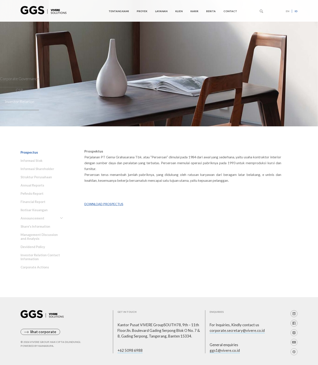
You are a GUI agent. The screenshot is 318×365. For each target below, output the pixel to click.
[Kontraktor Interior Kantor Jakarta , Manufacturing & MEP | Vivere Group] (43, 8)
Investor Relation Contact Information (40, 257)
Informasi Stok (31, 160)
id (296, 11)
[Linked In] (294, 313)
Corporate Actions (35, 267)
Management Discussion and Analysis (39, 236)
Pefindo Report (32, 193)
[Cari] (261, 11)
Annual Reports (32, 185)
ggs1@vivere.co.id (225, 350)
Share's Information (35, 226)
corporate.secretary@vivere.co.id (237, 330)
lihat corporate (43, 331)
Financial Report (33, 202)
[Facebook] (294, 323)
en (287, 11)
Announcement (32, 218)
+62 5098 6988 (130, 350)
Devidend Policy (33, 247)
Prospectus (29, 152)
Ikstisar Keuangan (34, 210)
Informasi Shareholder (37, 169)
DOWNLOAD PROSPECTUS (103, 204)
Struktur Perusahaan (36, 177)
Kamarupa (45, 345)
